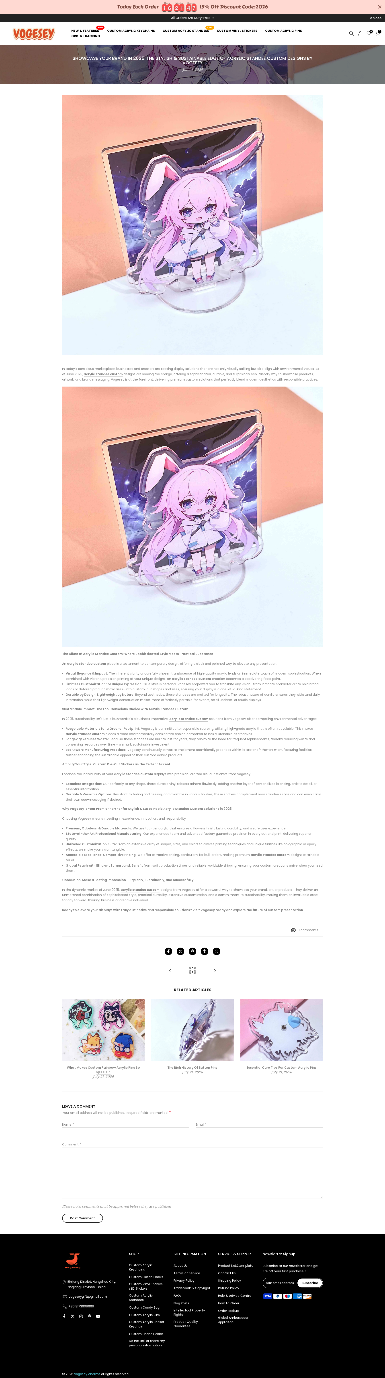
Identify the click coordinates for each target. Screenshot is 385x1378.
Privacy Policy (184, 1281)
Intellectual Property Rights (189, 1312)
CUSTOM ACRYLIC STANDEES (187, 30)
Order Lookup (228, 1311)
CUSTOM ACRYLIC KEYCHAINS (131, 30)
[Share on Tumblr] (204, 951)
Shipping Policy (229, 1281)
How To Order (228, 1303)
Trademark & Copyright (192, 1288)
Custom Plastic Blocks (146, 1277)
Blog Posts (181, 1303)
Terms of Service (187, 1273)
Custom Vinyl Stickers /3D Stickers (146, 1286)
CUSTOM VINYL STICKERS (237, 30)
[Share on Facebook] (168, 951)
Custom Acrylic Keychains (141, 1267)
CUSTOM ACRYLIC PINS (283, 30)
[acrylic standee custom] (192, 516)
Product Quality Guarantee (186, 1324)
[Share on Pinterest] (192, 951)
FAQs (177, 1296)
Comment (71, 1144)
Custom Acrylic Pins (144, 1315)
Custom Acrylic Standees (141, 1297)
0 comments (308, 930)
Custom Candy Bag (144, 1307)
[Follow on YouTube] (98, 1316)
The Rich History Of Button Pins (192, 1067)
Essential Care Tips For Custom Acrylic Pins (282, 1067)
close (10, 18)
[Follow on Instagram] (81, 1316)
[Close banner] (380, 7)
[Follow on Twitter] (73, 1316)
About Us (180, 1266)
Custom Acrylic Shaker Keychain (146, 1324)
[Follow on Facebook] (64, 1316)
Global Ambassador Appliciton (233, 1320)
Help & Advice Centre (234, 1296)
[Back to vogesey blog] (192, 971)
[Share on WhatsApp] (216, 951)
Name (68, 1124)
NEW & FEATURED (87, 30)
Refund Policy (228, 1288)
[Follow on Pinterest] (90, 1316)
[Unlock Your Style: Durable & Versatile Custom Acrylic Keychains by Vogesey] (215, 971)
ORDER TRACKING (85, 36)
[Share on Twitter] (180, 951)
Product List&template (235, 1266)
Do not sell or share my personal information (147, 1343)
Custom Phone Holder (146, 1334)
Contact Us (227, 1273)
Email (201, 1124)
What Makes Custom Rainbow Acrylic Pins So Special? (103, 1069)
